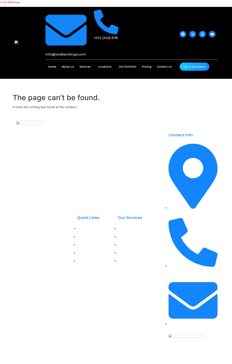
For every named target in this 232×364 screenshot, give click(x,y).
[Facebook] (20, 177)
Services (85, 66)
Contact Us (164, 66)
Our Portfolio (127, 66)
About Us (68, 66)
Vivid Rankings (10, 2)
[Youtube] (44, 177)
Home (52, 66)
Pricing (146, 66)
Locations (104, 66)
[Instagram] (36, 177)
